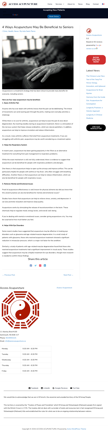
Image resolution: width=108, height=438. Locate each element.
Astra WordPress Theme (76, 429)
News (16, 31)
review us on (91, 48)
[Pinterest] (40, 265)
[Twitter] (35, 265)
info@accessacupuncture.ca (15, 341)
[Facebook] (31, 265)
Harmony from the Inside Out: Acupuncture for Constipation (95, 100)
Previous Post (8, 275)
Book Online (54, 16)
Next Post (68, 275)
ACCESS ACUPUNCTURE (23, 4)
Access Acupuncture (94, 35)
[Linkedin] (45, 265)
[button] (63, 4)
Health (10, 31)
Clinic (5, 31)
